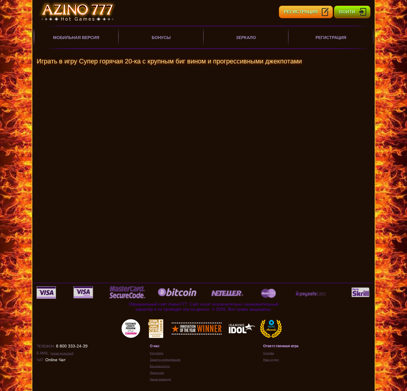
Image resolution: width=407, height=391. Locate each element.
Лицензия (157, 372)
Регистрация (331, 37)
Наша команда (160, 379)
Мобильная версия (76, 37)
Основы (268, 353)
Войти (347, 11)
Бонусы (161, 37)
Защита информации (165, 359)
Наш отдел (271, 359)
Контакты (156, 353)
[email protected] (62, 353)
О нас (155, 346)
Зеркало (246, 37)
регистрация (301, 11)
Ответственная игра (281, 346)
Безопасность (160, 366)
